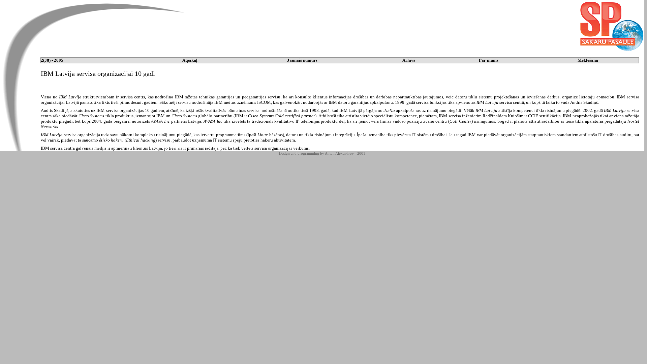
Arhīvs (408, 60)
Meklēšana (588, 60)
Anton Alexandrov (339, 153)
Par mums (488, 60)
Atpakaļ (189, 60)
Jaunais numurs (302, 60)
